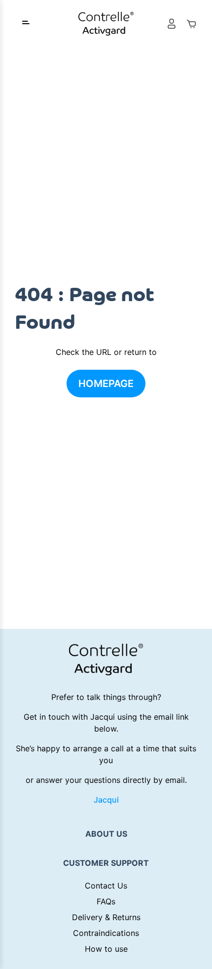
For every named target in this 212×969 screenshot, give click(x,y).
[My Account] (171, 24)
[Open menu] (25, 24)
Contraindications (106, 933)
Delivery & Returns (106, 917)
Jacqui (106, 800)
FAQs (106, 901)
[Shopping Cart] (191, 24)
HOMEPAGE (106, 383)
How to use (106, 949)
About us (106, 834)
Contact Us (106, 886)
